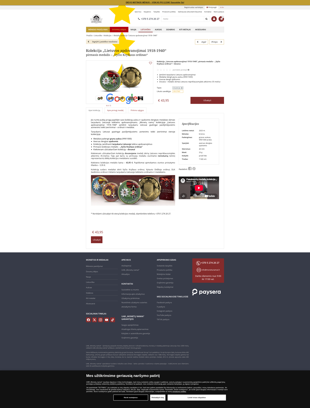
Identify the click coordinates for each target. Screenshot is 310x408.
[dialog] (155, 389)
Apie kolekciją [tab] (94, 110)
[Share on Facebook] (190, 169)
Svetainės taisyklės (164, 265)
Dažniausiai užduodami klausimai (190, 12)
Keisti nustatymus (131, 397)
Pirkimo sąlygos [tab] (137, 110)
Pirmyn (214, 42)
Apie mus (138, 12)
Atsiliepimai (126, 265)
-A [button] (220, 7)
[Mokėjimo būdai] (206, 292)
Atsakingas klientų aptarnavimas (134, 329)
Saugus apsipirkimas (130, 325)
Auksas (158, 29)
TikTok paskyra (163, 319)
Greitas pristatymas (165, 278)
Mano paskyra (219, 12)
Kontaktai (207, 12)
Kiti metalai (185, 29)
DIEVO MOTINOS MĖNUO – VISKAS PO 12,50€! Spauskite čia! (155, 2)
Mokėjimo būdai (163, 274)
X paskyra (161, 306)
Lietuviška (146, 29)
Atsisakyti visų (157, 397)
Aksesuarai (200, 29)
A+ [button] (223, 7)
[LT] (96, 19)
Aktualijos (125, 274)
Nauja (133, 29)
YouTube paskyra (164, 315)
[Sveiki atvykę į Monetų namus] (214, 19)
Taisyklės (156, 12)
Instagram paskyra (164, 311)
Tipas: (159, 88)
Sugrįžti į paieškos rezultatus (104, 41)
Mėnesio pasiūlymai (98, 29)
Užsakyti (207, 100)
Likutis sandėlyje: (164, 91)
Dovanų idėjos (119, 29)
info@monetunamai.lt (211, 270)
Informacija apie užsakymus (133, 294)
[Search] (206, 19)
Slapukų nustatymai (165, 287)
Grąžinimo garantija (129, 337)
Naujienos (147, 12)
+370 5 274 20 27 (150, 18)
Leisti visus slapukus (197, 397)
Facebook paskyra (164, 302)
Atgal (203, 42)
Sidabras (170, 29)
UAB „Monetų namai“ (130, 270)
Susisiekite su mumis (130, 289)
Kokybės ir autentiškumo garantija (135, 333)
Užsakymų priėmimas (130, 298)
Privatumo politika (169, 12)
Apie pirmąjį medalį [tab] (115, 110)
